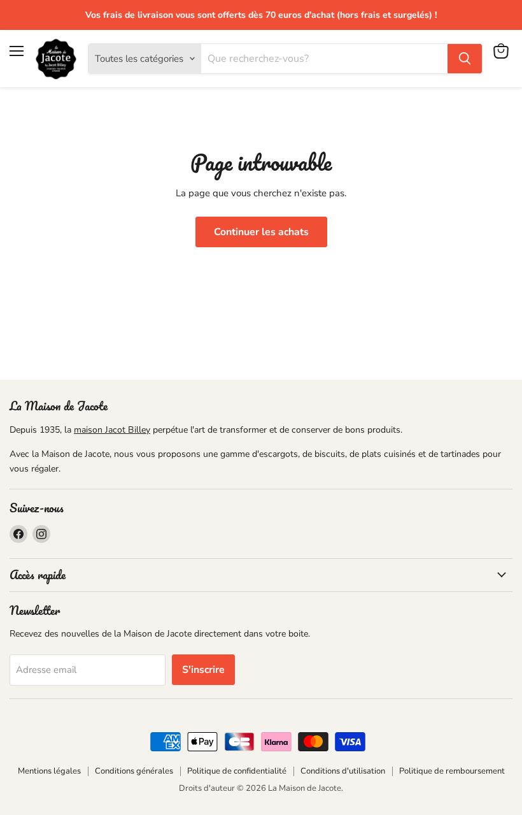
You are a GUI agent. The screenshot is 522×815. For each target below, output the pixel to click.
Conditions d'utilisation (342, 771)
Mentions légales (49, 771)
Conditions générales (134, 771)
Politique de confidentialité (236, 771)
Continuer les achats (261, 232)
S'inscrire (203, 670)
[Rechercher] (465, 58)
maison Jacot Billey (112, 430)
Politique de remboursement (452, 771)
